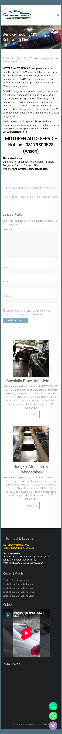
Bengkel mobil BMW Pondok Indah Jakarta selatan (31, 198)
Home (14, 724)
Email (6, 281)
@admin (10, 58)
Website (7, 296)
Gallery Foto (34, 724)
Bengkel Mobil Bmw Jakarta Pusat (18, 588)
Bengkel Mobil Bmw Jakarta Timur (18, 592)
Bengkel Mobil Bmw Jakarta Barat (18, 596)
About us (23, 724)
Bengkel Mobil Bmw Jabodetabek (18, 584)
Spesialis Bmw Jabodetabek (31, 381)
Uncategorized (45, 58)
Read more (31, 414)
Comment (9, 229)
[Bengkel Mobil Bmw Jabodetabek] (31, 426)
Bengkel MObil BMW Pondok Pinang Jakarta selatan (29, 189)
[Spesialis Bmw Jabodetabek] (31, 340)
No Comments (10, 61)
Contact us (47, 724)
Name (7, 267)
